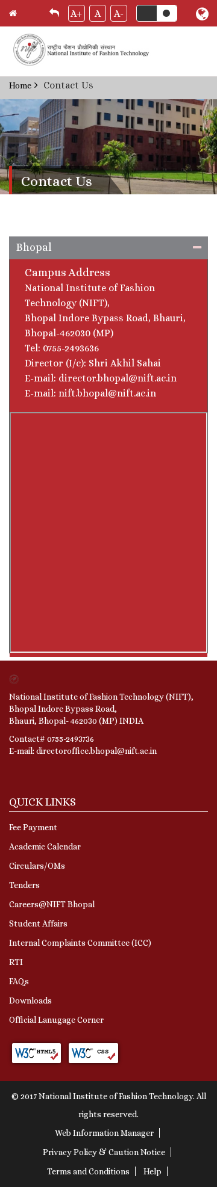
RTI (16, 962)
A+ (76, 13)
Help (152, 1171)
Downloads (30, 1000)
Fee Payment (33, 827)
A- (119, 13)
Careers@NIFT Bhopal (52, 904)
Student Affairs (38, 923)
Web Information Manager (104, 1133)
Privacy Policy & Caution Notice (104, 1152)
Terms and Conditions (88, 1171)
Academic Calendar (45, 846)
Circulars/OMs (37, 866)
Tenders (24, 885)
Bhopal (34, 247)
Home (20, 85)
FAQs (19, 981)
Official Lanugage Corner (56, 1020)
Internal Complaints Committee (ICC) (80, 943)
